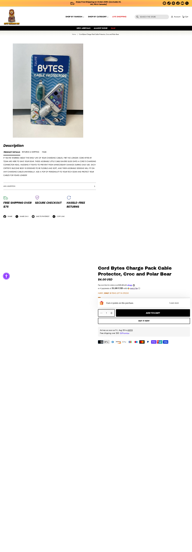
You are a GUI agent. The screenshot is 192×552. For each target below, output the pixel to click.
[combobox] (152, 17)
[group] (11, 152)
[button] (152, 17)
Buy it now (144, 320)
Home (74, 34)
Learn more (174, 303)
